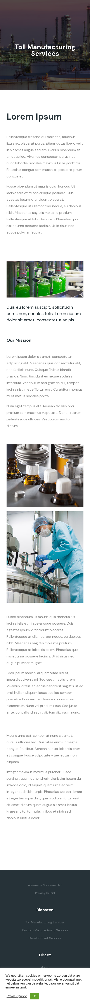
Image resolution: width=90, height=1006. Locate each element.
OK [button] (35, 996)
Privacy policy (17, 996)
